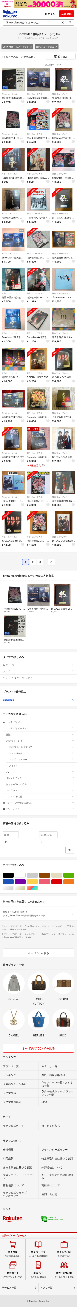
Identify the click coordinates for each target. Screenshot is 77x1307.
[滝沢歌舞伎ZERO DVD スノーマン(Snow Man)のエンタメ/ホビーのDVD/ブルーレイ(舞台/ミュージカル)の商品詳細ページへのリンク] (38, 279)
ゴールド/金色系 (25, 888)
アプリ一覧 (46, 1287)
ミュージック (15, 753)
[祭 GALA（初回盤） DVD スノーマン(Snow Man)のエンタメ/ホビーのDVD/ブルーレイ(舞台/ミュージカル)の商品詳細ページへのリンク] (63, 199)
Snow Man (8, 700)
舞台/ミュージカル (45, 46)
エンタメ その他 (14, 796)
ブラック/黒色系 (13, 875)
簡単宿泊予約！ (64, 1254)
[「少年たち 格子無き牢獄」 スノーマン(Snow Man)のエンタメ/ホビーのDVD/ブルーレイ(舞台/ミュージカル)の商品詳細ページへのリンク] (38, 199)
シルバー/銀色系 (13, 888)
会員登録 (66, 14)
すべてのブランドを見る (38, 1048)
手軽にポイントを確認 (64, 1274)
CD (7, 771)
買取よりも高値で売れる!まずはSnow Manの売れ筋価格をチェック (24, 913)
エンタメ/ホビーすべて (17, 728)
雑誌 (8, 734)
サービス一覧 (9, 1287)
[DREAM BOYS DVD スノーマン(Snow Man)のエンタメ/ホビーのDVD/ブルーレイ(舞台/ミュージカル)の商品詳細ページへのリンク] (38, 359)
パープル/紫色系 (25, 881)
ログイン (50, 14)
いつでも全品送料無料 (38, 1254)
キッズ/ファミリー (18, 759)
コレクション (12, 790)
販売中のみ (12, 57)
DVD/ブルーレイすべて (20, 746)
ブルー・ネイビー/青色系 (13, 881)
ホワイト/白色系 (25, 875)
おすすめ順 (27, 57)
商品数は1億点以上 (13, 1254)
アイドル (13, 765)
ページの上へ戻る (38, 953)
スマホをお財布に (38, 1274)
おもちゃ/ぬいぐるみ (16, 784)
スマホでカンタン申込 (12, 1274)
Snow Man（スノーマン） (16, 46)
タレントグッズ (14, 777)
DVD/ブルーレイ (14, 740)
